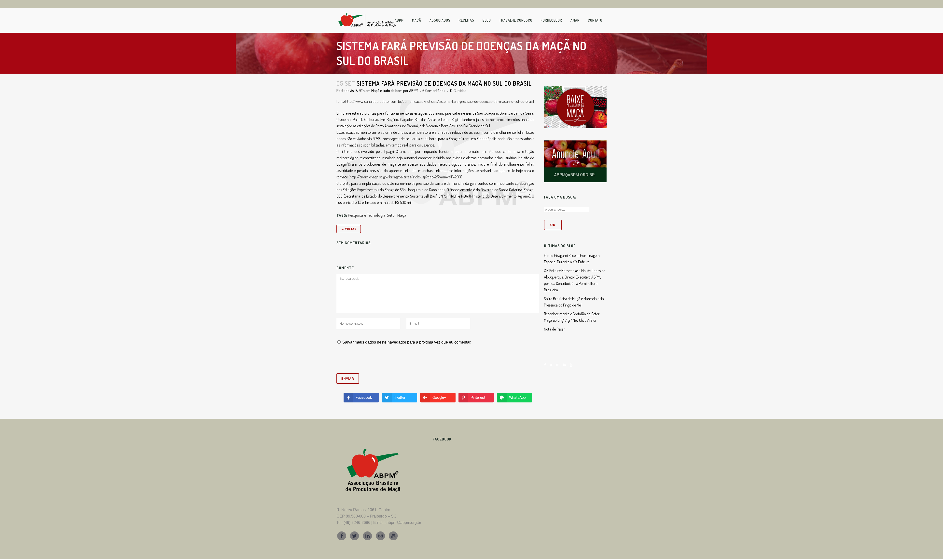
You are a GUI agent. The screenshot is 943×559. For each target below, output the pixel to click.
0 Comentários (433, 90)
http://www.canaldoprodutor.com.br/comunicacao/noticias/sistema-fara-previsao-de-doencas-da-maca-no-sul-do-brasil (439, 101)
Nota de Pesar (554, 329)
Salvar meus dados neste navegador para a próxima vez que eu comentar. (406, 342)
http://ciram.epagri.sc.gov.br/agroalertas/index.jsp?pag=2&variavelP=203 (405, 176)
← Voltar (348, 229)
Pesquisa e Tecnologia (367, 215)
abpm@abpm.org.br (404, 522)
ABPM (413, 90)
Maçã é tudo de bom (386, 90)
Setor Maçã (396, 215)
